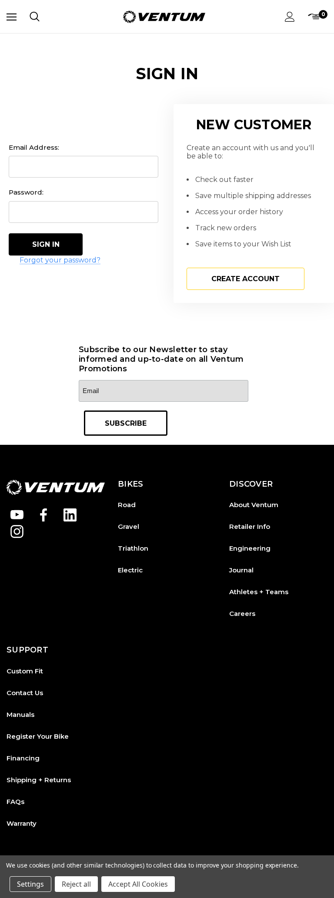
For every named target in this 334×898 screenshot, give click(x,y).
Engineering (250, 548)
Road (127, 505)
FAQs (15, 801)
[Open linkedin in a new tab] (70, 515)
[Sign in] (290, 17)
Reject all (76, 884)
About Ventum (253, 505)
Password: (26, 192)
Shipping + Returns (39, 780)
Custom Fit (25, 671)
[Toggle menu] (12, 17)
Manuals (20, 714)
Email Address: (34, 147)
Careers (242, 613)
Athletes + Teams (258, 592)
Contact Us (25, 693)
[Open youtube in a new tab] (17, 515)
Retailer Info (249, 526)
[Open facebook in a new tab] (43, 515)
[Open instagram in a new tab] (17, 531)
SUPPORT (27, 650)
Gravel (128, 526)
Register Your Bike (38, 736)
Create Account (245, 279)
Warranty (22, 823)
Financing (23, 758)
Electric (130, 570)
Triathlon (133, 548)
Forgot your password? (60, 260)
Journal (241, 570)
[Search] (35, 16)
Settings (30, 884)
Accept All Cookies (138, 884)
